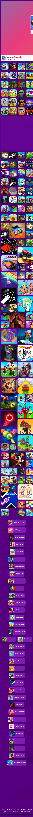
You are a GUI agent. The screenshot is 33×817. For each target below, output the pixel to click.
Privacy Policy (14, 811)
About (6, 811)
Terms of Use (25, 811)
